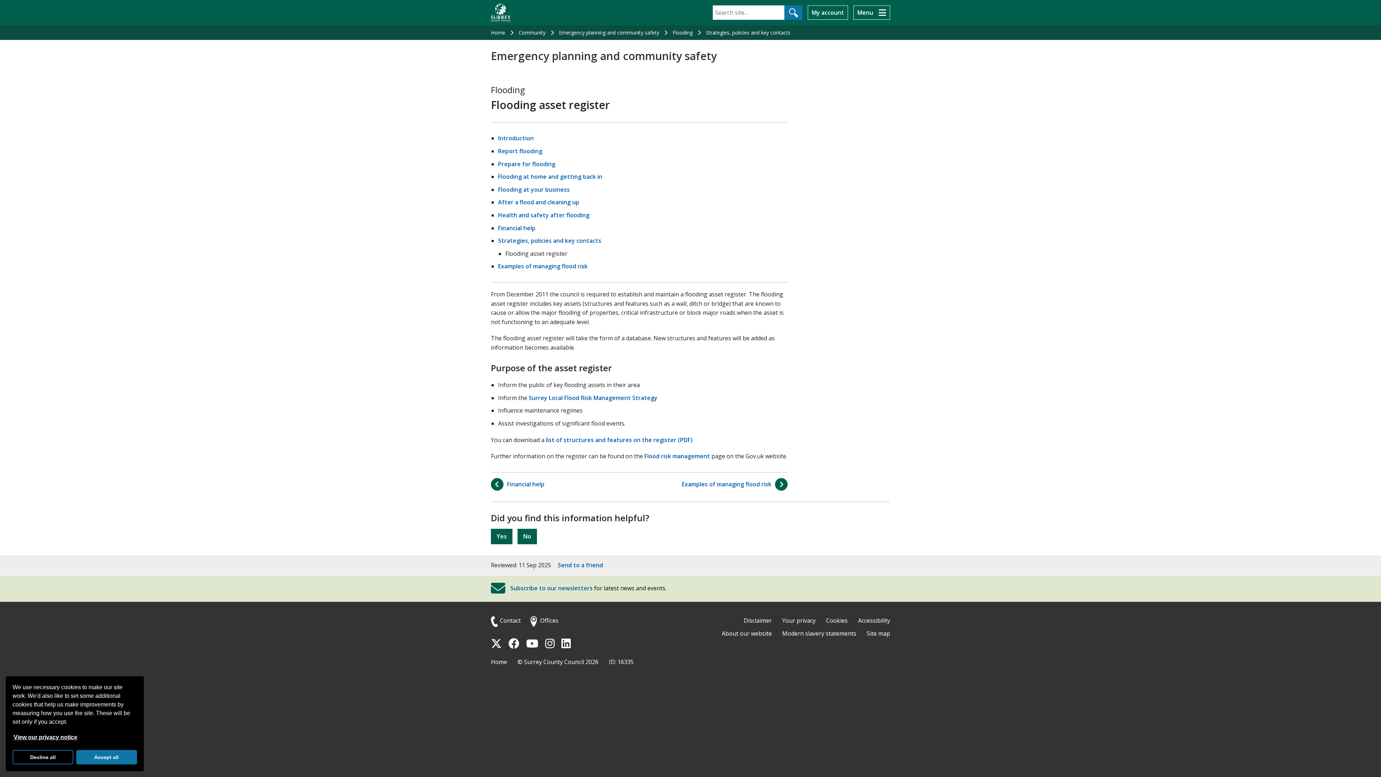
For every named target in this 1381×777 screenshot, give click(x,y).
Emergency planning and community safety (609, 32)
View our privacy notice (45, 737)
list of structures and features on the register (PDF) (619, 440)
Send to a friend (580, 565)
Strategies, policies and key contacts (748, 32)
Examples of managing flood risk (543, 266)
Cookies (837, 620)
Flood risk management (677, 456)
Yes (502, 536)
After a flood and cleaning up (538, 202)
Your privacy (799, 620)
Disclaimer (758, 620)
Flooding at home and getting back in (550, 177)
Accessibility (874, 620)
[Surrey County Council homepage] (501, 13)
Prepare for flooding (526, 164)
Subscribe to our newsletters (551, 588)
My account (828, 13)
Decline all (43, 757)
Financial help (516, 228)
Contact (510, 620)
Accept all (106, 757)
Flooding (683, 32)
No (527, 536)
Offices (549, 620)
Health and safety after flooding (543, 215)
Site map (878, 633)
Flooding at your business (534, 190)
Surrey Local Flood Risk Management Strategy (593, 398)
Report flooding (520, 151)
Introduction (516, 138)
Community (532, 32)
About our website (747, 633)
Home (498, 32)
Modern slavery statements (819, 633)
